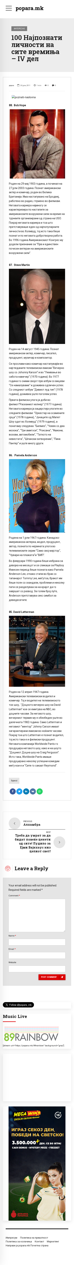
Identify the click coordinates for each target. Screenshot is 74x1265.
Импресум (11, 1237)
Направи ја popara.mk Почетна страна (27, 1245)
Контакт (39, 1241)
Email (12, 949)
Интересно (19, 28)
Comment (14, 895)
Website (12, 962)
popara (11, 85)
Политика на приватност (34, 1237)
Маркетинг (53, 1241)
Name (12, 935)
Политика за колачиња (19, 1241)
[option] (37, 97)
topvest (14, 780)
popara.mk (30, 8)
